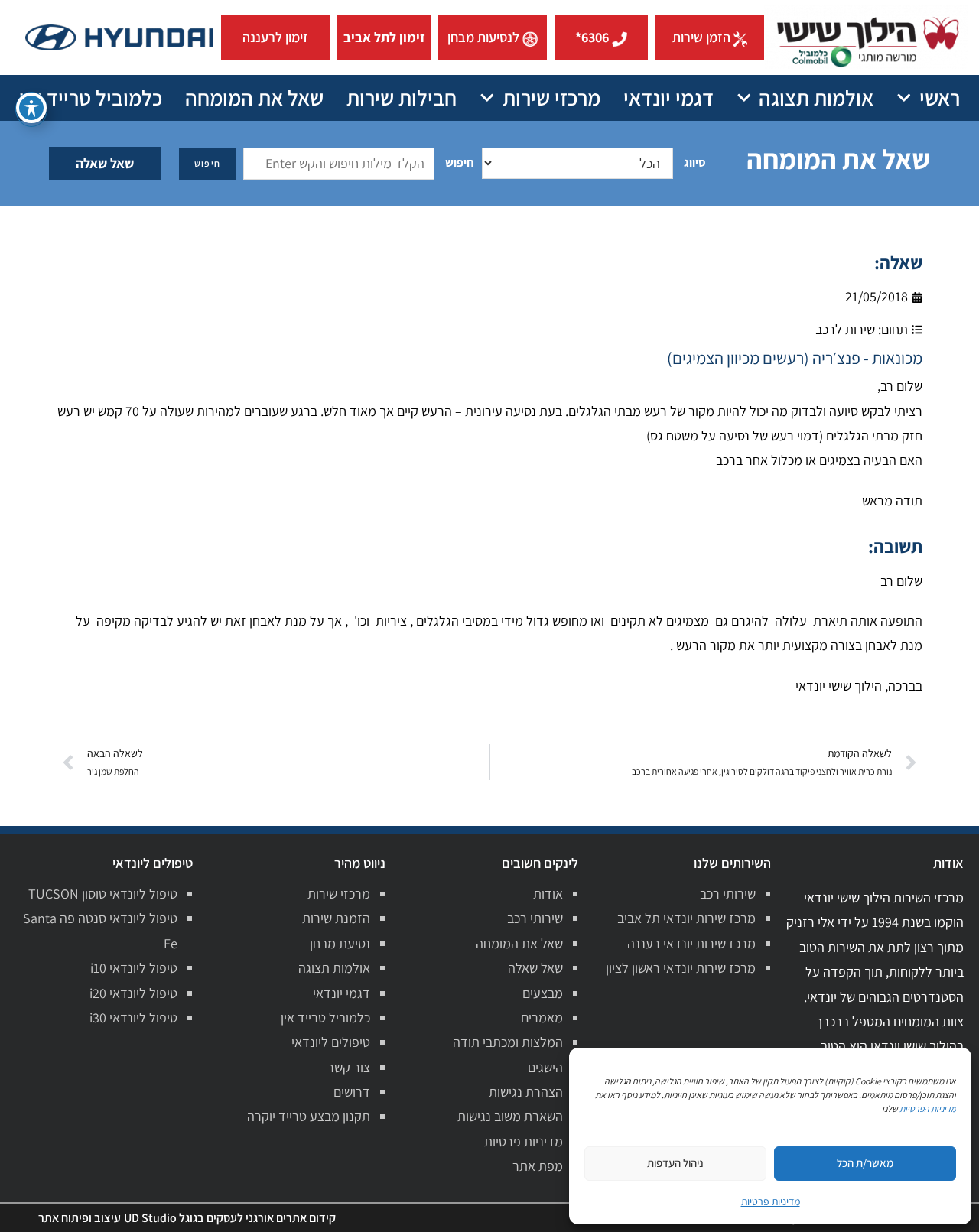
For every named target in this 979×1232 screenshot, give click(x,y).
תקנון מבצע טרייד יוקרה (308, 1116)
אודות (548, 893)
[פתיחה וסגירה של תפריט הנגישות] (31, 108)
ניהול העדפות (675, 1163)
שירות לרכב (845, 329)
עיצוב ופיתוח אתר (79, 1218)
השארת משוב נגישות (510, 1116)
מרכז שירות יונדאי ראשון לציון (681, 968)
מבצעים (542, 993)
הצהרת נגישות (526, 1091)
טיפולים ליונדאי (330, 1042)
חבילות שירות (401, 97)
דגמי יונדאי (668, 97)
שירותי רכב (728, 893)
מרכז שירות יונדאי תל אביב (686, 918)
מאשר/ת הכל (865, 1163)
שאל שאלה (105, 163)
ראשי (939, 97)
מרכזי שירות (551, 97)
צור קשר (348, 1067)
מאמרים (542, 1017)
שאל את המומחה (254, 97)
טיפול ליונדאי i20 (133, 993)
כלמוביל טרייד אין (90, 97)
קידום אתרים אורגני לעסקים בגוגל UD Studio (230, 1218)
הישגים (545, 1067)
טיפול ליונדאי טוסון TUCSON (102, 893)
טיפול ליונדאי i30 (133, 1017)
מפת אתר (537, 1166)
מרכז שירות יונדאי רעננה (691, 943)
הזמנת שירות (336, 918)
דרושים (351, 1091)
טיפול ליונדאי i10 (133, 968)
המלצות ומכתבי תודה (508, 1042)
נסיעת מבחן (340, 943)
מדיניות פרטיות (523, 1141)
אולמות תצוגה (816, 97)
